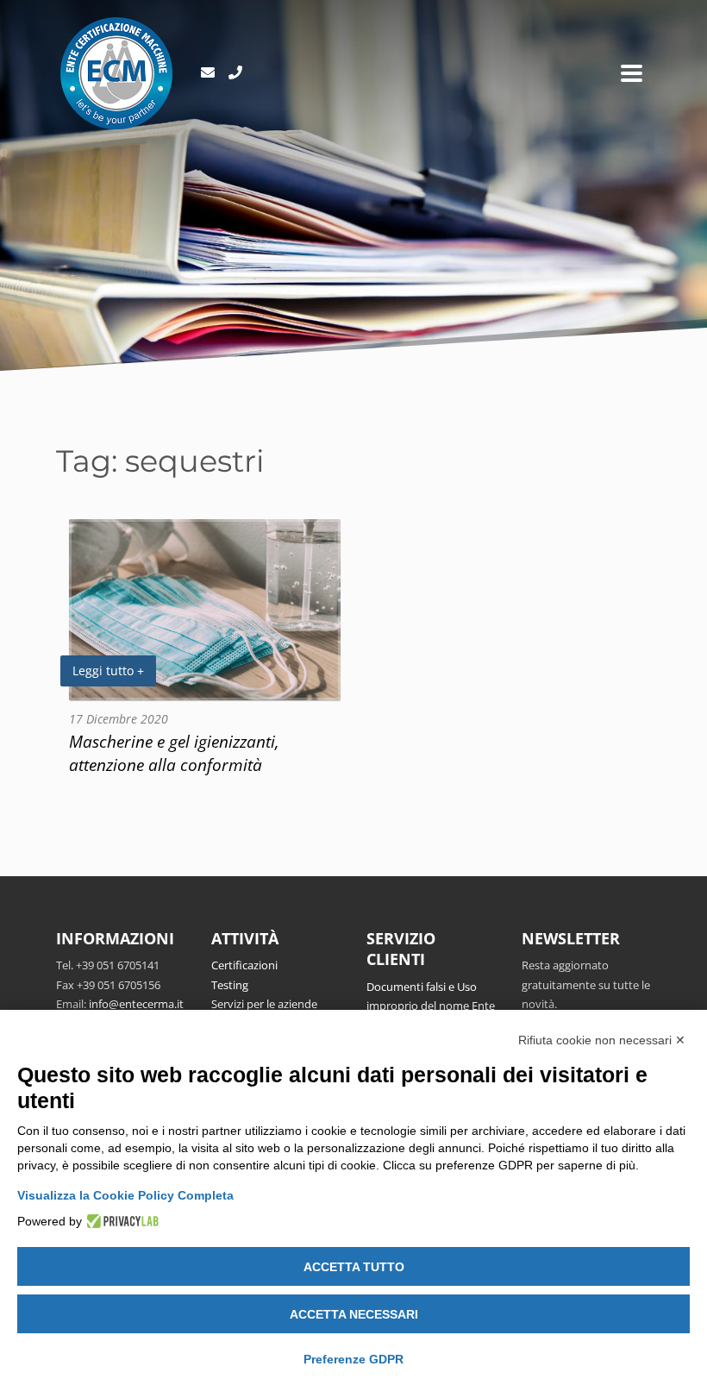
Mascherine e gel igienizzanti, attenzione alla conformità (174, 753)
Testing (229, 985)
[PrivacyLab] (120, 1221)
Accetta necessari (354, 1314)
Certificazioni (244, 965)
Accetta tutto (353, 1267)
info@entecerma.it (136, 1004)
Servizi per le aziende (264, 1004)
